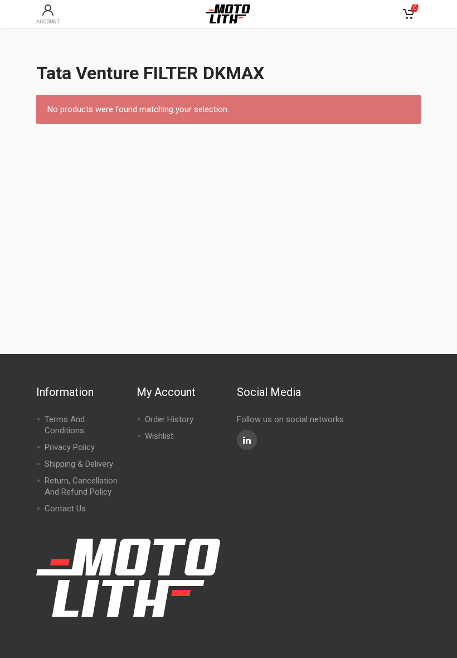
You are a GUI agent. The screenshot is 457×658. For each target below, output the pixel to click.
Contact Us (65, 509)
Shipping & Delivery (79, 464)
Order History (169, 419)
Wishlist (159, 436)
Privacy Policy (70, 447)
